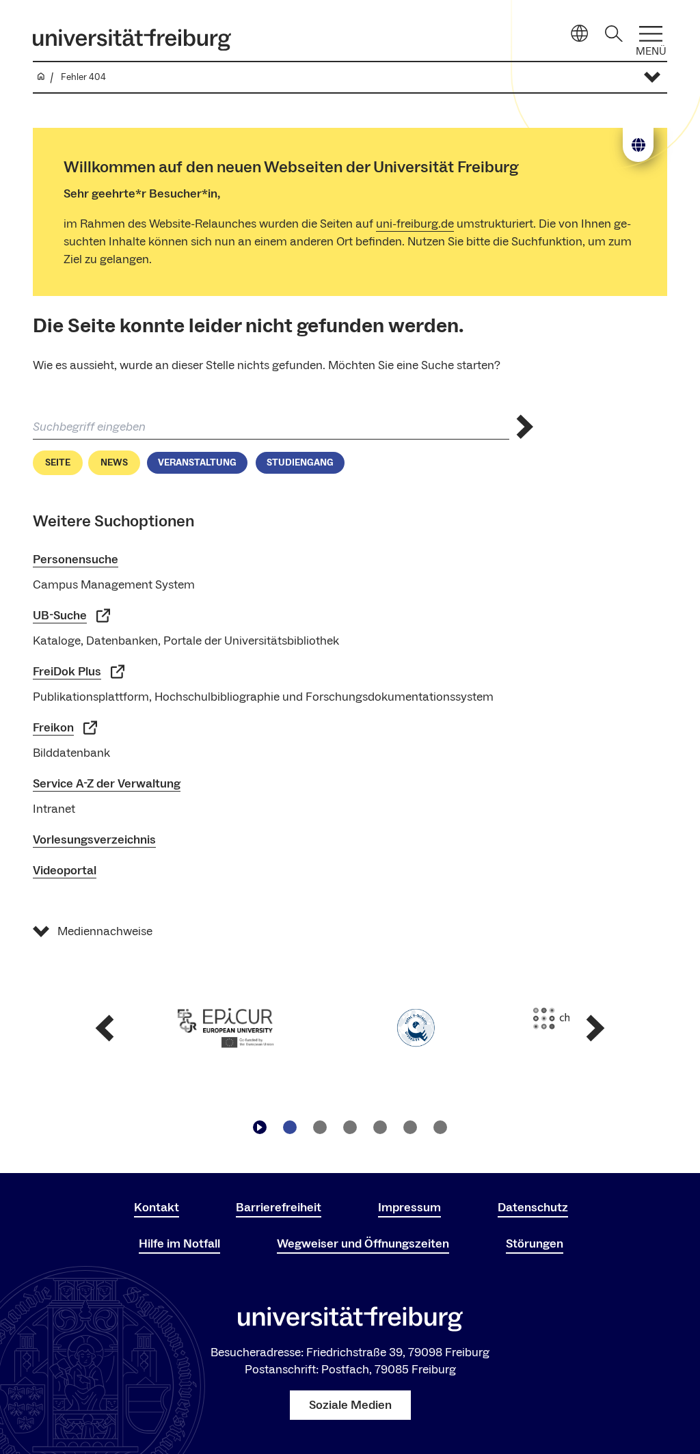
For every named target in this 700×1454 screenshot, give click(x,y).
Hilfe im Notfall (179, 1244)
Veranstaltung (197, 463)
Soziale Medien (350, 1405)
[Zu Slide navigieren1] (290, 1127)
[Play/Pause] (260, 1127)
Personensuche (75, 559)
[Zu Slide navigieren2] (320, 1127)
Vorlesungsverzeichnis (94, 840)
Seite (57, 463)
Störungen (534, 1244)
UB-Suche (60, 615)
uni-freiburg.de (415, 224)
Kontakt (156, 1207)
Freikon (53, 728)
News (114, 463)
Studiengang (300, 463)
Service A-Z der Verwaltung (106, 784)
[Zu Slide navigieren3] (350, 1127)
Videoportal (64, 870)
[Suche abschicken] (525, 427)
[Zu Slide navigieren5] (410, 1127)
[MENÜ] (650, 34)
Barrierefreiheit (278, 1207)
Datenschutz (533, 1207)
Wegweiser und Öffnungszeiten (363, 1244)
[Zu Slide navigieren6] (440, 1127)
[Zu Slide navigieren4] (380, 1127)
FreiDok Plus (67, 671)
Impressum (409, 1207)
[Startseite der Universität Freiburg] (132, 40)
